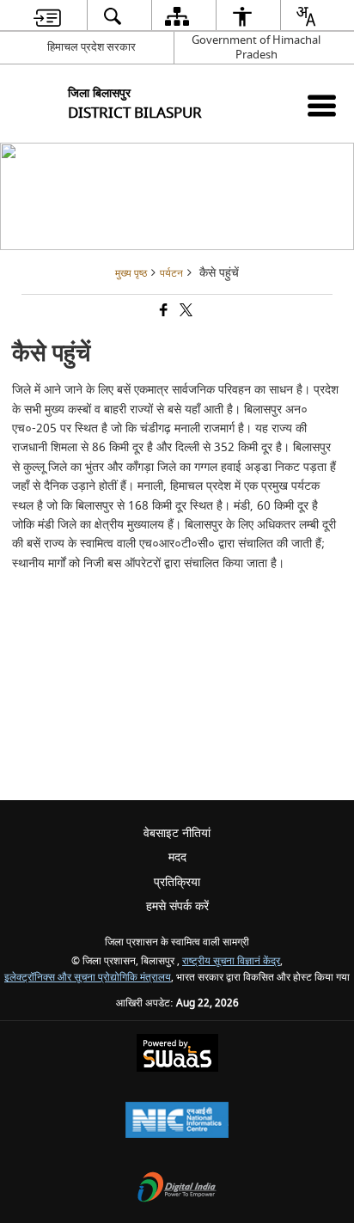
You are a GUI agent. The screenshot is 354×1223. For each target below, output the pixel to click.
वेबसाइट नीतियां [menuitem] (177, 833)
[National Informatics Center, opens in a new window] (177, 1122)
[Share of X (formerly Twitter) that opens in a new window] (184, 312)
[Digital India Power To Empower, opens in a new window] (177, 1189)
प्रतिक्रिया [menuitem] (177, 882)
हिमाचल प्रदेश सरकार (91, 47)
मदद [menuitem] (177, 857)
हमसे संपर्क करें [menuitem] (177, 906)
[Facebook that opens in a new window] (162, 312)
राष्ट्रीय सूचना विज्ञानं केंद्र (231, 961)
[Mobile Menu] (322, 105)
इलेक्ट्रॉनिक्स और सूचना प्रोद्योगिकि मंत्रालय (87, 977)
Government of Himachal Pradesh (256, 47)
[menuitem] (47, 16)
